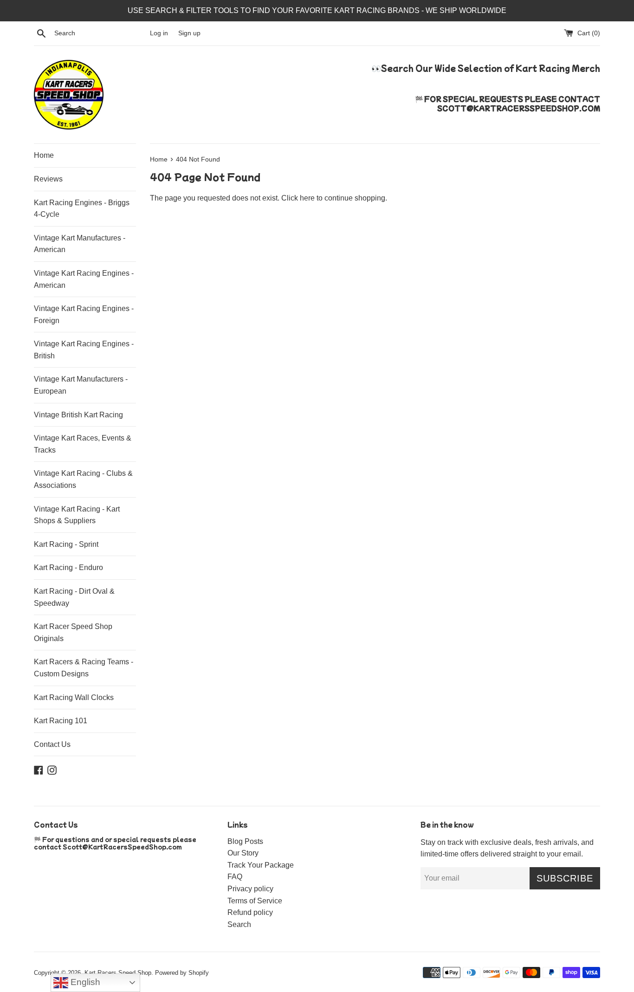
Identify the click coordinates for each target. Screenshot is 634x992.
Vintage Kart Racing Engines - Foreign (84, 314)
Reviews (48, 179)
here (307, 198)
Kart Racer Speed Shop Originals (73, 632)
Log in (159, 33)
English (84, 982)
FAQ (234, 877)
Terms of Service (254, 901)
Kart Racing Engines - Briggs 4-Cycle (81, 209)
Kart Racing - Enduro (68, 567)
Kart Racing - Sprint (66, 544)
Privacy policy (250, 889)
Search (239, 924)
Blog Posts (245, 841)
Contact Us (52, 744)
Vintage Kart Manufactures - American (79, 244)
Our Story (243, 853)
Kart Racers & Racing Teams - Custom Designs (83, 668)
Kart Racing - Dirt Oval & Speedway (74, 597)
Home (44, 155)
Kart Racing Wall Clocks (74, 697)
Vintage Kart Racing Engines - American (84, 279)
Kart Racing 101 (60, 721)
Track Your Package (260, 865)
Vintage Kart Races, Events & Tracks (82, 444)
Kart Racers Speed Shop (117, 972)
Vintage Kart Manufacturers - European (81, 385)
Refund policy (250, 912)
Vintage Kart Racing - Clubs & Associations (83, 479)
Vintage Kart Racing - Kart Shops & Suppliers (77, 515)
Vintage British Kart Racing (78, 415)
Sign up (189, 33)
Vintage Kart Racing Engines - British (84, 350)
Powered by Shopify (182, 972)
